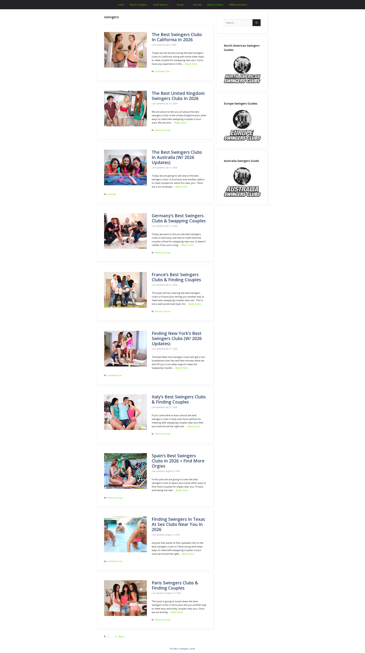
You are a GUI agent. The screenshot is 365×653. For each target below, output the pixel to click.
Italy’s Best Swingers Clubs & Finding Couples (179, 399)
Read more (191, 63)
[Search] (257, 22)
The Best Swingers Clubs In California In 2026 (177, 37)
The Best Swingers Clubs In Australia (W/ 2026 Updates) (177, 157)
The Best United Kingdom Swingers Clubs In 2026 (178, 95)
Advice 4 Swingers (139, 4)
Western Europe (162, 130)
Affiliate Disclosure (238, 4)
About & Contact (215, 4)
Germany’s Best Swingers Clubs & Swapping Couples (179, 218)
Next (122, 636)
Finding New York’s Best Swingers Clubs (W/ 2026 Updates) (177, 338)
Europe (180, 4)
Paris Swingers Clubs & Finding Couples (175, 585)
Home (121, 4)
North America (160, 4)
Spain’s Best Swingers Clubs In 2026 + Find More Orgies (178, 461)
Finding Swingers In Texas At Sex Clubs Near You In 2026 (178, 524)
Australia (197, 4)
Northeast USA (114, 375)
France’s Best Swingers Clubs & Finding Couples (176, 277)
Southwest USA (162, 71)
